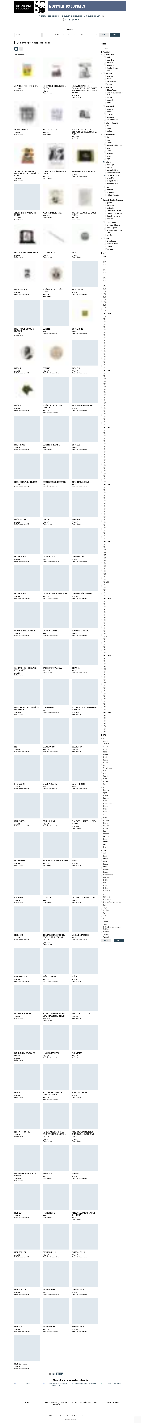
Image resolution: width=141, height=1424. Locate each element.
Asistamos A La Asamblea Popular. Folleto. (84, 214)
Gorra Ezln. (47, 897)
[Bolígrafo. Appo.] (56, 237)
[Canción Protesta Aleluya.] (56, 652)
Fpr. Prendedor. (19, 897)
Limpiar (103, 35)
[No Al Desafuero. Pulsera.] (85, 998)
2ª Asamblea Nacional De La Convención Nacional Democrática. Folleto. (84, 131)
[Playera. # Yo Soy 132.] (85, 1077)
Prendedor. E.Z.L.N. (49, 1289)
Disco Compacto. (78, 746)
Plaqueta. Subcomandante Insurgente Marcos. (52, 1093)
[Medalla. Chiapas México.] (85, 919)
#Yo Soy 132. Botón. (21, 129)
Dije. (15, 746)
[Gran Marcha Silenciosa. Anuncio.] (85, 882)
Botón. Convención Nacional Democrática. (24, 330)
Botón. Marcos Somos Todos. (82, 405)
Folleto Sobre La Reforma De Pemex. (55, 860)
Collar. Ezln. (76, 668)
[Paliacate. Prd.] (85, 1037)
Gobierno (22, 42)
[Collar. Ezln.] (85, 652)
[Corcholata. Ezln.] (56, 692)
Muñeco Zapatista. (20, 976)
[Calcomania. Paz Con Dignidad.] (27, 615)
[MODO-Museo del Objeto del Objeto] (29, 7)
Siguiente (60, 1374)
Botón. (74, 252)
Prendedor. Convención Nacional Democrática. (83, 1214)
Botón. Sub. (76, 444)
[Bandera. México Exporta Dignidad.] (27, 237)
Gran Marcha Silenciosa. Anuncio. (84, 897)
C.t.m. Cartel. (47, 519)
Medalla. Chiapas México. (80, 935)
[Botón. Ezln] (56, 313)
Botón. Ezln (47, 329)
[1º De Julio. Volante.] (56, 114)
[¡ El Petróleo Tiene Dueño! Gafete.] (27, 70)
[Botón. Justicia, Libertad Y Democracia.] (56, 390)
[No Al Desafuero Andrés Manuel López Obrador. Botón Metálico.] (56, 998)
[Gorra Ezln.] (56, 882)
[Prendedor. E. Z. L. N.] (27, 1237)
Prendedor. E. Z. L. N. (21, 1252)
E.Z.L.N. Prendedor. (20, 821)
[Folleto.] (85, 845)
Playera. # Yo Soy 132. (79, 1092)
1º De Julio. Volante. (50, 129)
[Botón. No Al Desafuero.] (56, 429)
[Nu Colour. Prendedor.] (56, 1037)
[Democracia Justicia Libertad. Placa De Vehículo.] (85, 692)
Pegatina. (17, 1092)
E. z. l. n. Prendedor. (50, 784)
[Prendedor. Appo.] (56, 1197)
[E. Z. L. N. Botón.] (27, 768)
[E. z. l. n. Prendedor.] (56, 768)
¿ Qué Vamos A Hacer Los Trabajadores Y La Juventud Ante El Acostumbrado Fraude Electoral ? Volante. (84, 89)
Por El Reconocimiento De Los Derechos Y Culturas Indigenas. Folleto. (54, 1134)
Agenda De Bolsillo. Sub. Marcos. (83, 171)
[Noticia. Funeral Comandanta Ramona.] (27, 1037)
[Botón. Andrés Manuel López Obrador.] (56, 274)
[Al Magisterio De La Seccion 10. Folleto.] (27, 197)
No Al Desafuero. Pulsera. (81, 1013)
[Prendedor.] (85, 1158)
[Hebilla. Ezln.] (27, 919)
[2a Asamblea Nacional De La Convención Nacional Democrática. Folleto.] (27, 156)
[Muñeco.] (85, 961)
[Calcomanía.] (85, 504)
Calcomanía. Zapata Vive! (80, 630)
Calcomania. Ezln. (20, 556)
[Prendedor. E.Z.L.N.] (56, 1274)
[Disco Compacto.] (85, 731)
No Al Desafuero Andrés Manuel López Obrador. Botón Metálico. (54, 1014)
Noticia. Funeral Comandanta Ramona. (24, 1054)
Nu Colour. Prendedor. (51, 1053)
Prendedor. (76, 1173)
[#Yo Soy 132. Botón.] (27, 114)
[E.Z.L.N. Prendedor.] (27, 805)
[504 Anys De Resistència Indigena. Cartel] (56, 156)
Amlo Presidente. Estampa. (52, 213)
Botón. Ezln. (18, 368)
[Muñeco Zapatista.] (27, 961)
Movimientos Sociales (39, 42)
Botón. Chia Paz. (77, 289)
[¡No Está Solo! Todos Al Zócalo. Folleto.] (56, 70)
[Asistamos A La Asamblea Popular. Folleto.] (85, 197)
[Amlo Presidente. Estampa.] (56, 197)
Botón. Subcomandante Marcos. (25, 482)
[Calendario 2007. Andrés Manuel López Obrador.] (27, 652)
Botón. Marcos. (19, 444)
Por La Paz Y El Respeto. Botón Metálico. (25, 1174)
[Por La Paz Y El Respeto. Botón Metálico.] (27, 1158)
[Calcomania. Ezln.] (27, 541)
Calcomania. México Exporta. (82, 593)
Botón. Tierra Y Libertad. (80, 482)
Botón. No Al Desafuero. (51, 444)
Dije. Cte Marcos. (49, 746)
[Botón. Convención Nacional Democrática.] (27, 313)
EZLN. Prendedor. (20, 860)
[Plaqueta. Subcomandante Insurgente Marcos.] (56, 1077)
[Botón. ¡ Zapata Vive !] (27, 274)
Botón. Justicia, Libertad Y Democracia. (52, 406)
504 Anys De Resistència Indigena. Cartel (54, 172)
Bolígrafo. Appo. (49, 252)
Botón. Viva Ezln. (20, 519)
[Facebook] (66, 20)
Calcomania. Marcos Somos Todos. (55, 593)
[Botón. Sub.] (85, 429)
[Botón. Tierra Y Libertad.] (85, 466)
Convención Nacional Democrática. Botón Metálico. (26, 708)
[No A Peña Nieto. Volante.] (27, 998)
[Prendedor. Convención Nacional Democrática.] (85, 1197)
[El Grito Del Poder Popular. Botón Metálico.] (85, 805)
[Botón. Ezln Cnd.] (85, 313)
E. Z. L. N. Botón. (19, 784)
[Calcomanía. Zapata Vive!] (85, 615)
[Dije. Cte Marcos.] (56, 731)
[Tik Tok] (79, 20)
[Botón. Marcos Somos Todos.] (85, 390)
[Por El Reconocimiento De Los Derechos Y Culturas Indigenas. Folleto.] (56, 1116)
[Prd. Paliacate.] (56, 1158)
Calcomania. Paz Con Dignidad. (24, 630)
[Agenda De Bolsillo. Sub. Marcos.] (85, 156)
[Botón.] (85, 237)
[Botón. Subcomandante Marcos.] (27, 466)
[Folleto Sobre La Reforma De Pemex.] (56, 845)
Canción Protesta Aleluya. (52, 668)
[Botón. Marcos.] (27, 429)
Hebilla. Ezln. (18, 935)
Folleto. (75, 860)
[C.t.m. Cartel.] (56, 504)
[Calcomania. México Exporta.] (85, 578)
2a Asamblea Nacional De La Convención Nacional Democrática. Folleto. (26, 173)
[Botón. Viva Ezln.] (27, 504)
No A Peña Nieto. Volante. (23, 1013)
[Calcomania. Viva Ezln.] (56, 615)
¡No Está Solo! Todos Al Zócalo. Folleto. (54, 87)
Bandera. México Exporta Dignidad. (26, 252)
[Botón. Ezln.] (27, 353)
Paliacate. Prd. (77, 1053)
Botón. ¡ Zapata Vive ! (21, 289)
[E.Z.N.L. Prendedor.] (56, 805)
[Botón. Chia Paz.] (85, 274)
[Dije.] (27, 731)
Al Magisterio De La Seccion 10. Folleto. (25, 214)
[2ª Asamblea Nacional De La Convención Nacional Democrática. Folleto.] (85, 114)
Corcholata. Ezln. (49, 707)
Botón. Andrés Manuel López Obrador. (53, 290)
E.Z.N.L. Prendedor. (49, 821)
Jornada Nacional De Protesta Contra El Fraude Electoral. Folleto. (54, 937)
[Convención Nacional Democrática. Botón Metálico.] (27, 692)
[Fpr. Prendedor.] (27, 882)
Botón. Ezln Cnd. (77, 329)
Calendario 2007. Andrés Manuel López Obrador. (25, 669)
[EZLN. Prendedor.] (27, 845)
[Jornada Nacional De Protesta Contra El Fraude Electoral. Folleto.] (56, 919)
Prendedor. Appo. (49, 1213)
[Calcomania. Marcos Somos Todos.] (56, 578)
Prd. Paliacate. (48, 1173)
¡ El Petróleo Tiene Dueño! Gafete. (26, 86)
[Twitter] (70, 20)
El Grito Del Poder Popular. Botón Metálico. (84, 822)
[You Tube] (76, 20)
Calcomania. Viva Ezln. (51, 630)
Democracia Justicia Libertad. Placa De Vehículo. (84, 708)
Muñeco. (75, 976)
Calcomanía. (76, 519)
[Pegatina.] (27, 1077)
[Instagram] (73, 20)
